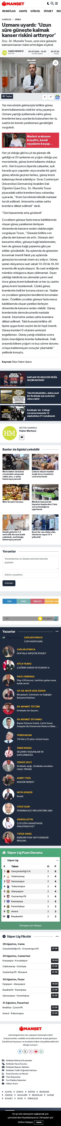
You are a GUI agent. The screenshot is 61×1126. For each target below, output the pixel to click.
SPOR (20, 1098)
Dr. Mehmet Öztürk (28, 707)
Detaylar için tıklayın (31, 925)
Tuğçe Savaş (24, 834)
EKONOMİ (44, 1092)
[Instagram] (30, 1051)
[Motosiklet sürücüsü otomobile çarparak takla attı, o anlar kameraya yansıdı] (16, 462)
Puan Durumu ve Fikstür (17, 1074)
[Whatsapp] (41, 1051)
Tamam (38, 1122)
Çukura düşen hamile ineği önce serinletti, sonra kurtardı (43, 474)
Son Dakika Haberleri (16, 1080)
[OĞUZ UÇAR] (8, 808)
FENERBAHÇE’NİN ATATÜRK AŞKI (34, 810)
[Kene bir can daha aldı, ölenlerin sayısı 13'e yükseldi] (45, 522)
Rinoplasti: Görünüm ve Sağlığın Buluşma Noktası (34, 696)
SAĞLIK (50, 1095)
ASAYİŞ (23, 11)
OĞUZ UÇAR (23, 807)
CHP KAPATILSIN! (33, 641)
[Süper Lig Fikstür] (57, 936)
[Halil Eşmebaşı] (8, 680)
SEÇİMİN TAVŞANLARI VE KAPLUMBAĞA (30, 753)
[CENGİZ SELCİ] (8, 766)
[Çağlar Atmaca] (12, 638)
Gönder (9, 583)
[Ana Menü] (56, 4)
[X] (25, 1051)
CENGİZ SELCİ (24, 762)
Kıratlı (20, 796)
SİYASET (48, 11)
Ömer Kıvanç (24, 748)
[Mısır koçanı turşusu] (16, 492)
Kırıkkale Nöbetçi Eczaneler (19, 1060)
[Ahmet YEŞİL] (8, 780)
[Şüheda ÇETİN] (8, 823)
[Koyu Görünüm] (48, 4)
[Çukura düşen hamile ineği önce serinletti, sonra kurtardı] (45, 462)
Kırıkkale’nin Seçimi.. (28, 710)
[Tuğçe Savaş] (8, 837)
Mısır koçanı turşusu (13, 502)
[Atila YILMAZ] (8, 665)
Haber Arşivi (12, 1084)
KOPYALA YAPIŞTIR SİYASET (31, 653)
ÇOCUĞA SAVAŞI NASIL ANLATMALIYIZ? (30, 825)
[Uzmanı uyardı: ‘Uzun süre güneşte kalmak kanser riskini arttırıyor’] (30, 75)
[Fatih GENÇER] (8, 794)
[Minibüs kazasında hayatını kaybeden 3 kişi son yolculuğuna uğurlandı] (45, 492)
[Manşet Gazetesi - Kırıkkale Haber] (13, 4)
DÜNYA (19, 1092)
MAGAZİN (22, 1095)
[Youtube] (35, 1051)
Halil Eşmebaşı (25, 677)
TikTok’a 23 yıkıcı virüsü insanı (33, 739)
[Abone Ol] (57, 97)
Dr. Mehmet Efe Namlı (29, 719)
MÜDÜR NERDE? (25, 782)
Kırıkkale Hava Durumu (16, 1064)
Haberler (6, 20)
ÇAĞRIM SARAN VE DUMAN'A (33, 668)
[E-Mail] (21, 437)
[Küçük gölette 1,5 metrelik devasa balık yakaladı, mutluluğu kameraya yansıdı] (16, 522)
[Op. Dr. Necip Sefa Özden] (8, 694)
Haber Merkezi (27, 431)
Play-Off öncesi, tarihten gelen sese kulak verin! (36, 682)
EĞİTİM (31, 1092)
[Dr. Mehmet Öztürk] (8, 708)
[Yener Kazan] (8, 737)
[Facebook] (19, 1051)
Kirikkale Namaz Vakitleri (17, 1067)
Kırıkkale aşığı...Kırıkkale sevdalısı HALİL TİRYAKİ (35, 768)
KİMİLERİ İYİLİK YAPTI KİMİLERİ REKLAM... (33, 839)
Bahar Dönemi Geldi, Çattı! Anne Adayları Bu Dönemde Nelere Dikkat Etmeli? (36, 725)
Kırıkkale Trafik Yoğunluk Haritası (21, 1070)
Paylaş (9, 96)
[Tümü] (57, 631)
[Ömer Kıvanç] (8, 751)
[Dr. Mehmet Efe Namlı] (8, 723)
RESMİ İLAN (8, 11)
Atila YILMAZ (24, 664)
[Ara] (52, 4)
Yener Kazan (24, 735)
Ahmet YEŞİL (24, 778)
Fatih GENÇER (24, 792)
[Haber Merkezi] (10, 433)
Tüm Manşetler (13, 1077)
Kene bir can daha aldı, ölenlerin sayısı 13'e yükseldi (44, 534)
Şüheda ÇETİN (25, 819)
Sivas (18, 20)
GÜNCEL (35, 11)
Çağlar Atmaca (33, 637)
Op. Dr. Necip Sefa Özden (31, 691)
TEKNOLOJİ (32, 1098)
